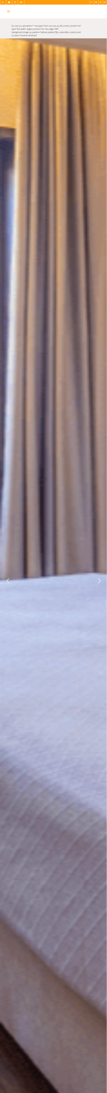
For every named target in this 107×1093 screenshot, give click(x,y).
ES (105, 2)
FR (101, 2)
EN (96, 2)
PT (91, 2)
